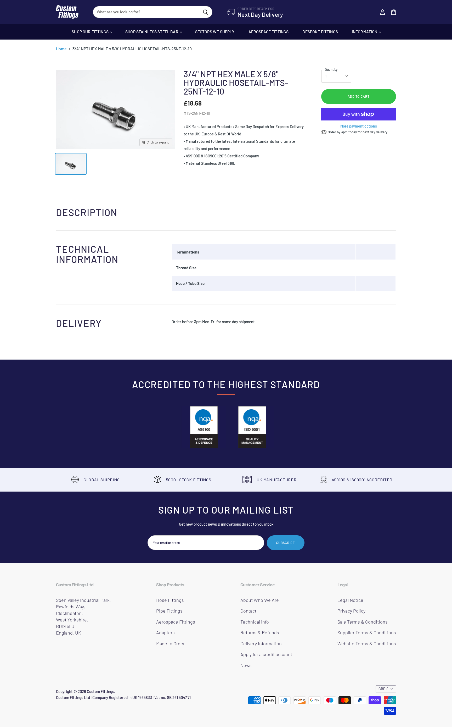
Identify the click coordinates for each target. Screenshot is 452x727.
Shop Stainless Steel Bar (152, 31)
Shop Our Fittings (90, 31)
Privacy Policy (351, 611)
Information (365, 31)
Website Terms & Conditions (366, 643)
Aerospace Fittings (268, 31)
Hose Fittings (170, 600)
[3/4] (70, 163)
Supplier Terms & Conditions (366, 632)
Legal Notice (350, 600)
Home (61, 48)
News (246, 665)
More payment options (358, 126)
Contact (248, 611)
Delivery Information (261, 643)
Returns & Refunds (259, 632)
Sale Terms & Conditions (362, 622)
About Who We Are (259, 600)
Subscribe (285, 543)
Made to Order (170, 643)
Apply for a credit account (266, 654)
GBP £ (383, 689)
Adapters (165, 632)
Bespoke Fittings (320, 31)
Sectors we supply (215, 31)
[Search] (205, 12)
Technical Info (254, 622)
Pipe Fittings (169, 611)
